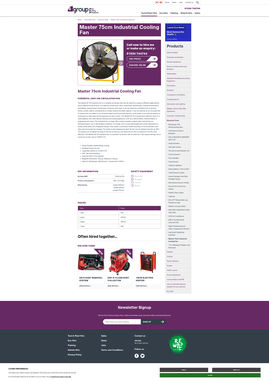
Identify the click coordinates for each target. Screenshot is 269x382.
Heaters (170, 252)
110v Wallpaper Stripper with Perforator (179, 246)
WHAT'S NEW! (172, 53)
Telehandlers (171, 74)
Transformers (173, 162)
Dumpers (170, 90)
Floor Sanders (173, 158)
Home (167, 2)
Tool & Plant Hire (149, 14)
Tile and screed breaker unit (178, 151)
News (174, 2)
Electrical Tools (103, 20)
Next (120, 63)
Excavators (171, 85)
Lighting (171, 196)
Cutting (169, 256)
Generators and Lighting (176, 104)
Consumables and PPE (175, 279)
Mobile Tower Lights (175, 193)
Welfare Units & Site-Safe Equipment (176, 109)
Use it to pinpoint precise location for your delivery (176, 285)
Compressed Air (173, 99)
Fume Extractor (174, 154)
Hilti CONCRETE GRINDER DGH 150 (178, 138)
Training (174, 14)
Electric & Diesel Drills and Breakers (177, 67)
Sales (197, 14)
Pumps (169, 266)
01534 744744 (192, 8)
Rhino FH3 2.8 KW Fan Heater (177, 187)
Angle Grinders (174, 143)
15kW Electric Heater (176, 173)
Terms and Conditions (112, 350)
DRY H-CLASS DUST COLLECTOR (176, 221)
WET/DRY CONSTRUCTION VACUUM (179, 211)
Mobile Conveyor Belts (177, 206)
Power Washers (173, 261)
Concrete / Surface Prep (176, 116)
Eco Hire (164, 14)
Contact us (189, 2)
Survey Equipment (174, 275)
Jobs (181, 2)
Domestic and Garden (175, 57)
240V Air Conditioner (176, 216)
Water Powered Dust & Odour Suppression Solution (178, 227)
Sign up (147, 322)
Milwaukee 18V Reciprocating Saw (175, 125)
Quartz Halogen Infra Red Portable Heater (178, 177)
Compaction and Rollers (176, 95)
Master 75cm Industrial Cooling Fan (177, 240)
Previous (80, 63)
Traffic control (172, 270)
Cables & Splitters (175, 165)
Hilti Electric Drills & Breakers (175, 132)
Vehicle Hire (186, 14)
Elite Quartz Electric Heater (178, 183)
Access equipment (174, 62)
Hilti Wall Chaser (174, 147)
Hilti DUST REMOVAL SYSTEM (176, 233)
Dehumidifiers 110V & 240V (178, 169)
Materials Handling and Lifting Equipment (178, 79)
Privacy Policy (74, 354)
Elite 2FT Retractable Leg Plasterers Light (178, 201)
